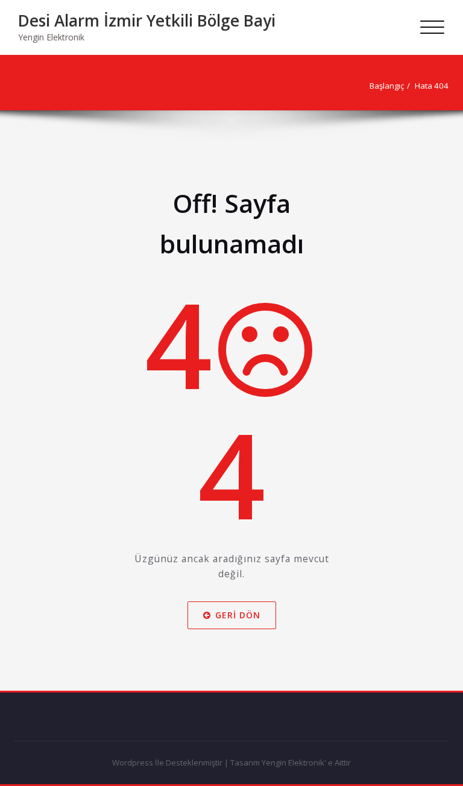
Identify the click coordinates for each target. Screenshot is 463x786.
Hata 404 (432, 85)
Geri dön (237, 614)
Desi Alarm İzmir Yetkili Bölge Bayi (147, 20)
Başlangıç (387, 85)
